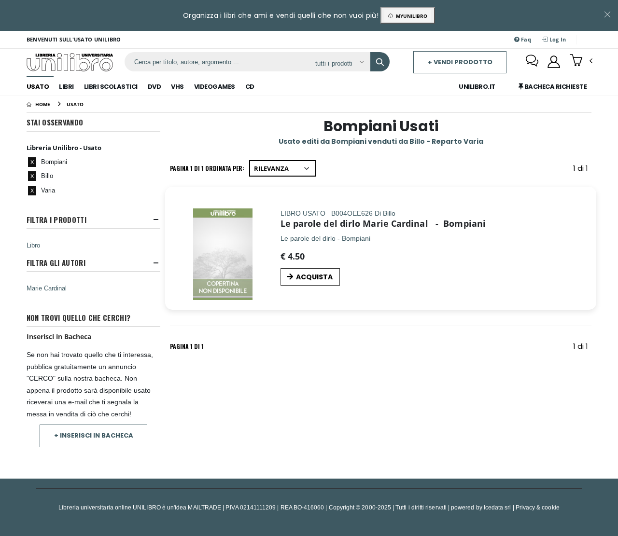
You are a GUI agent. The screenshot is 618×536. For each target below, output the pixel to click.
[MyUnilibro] (554, 62)
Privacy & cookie (538, 507)
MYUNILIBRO (410, 16)
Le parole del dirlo (321, 223)
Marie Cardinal (47, 288)
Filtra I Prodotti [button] (56, 220)
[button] (581, 61)
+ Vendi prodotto (460, 62)
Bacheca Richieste (555, 86)
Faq (525, 39)
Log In (557, 39)
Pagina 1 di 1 (187, 346)
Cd (249, 86)
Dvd (154, 86)
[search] (380, 61)
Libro (33, 245)
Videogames (214, 86)
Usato (38, 86)
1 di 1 (582, 170)
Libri (66, 86)
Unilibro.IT (477, 86)
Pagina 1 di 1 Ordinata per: (207, 168)
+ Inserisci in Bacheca (93, 435)
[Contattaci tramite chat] (532, 62)
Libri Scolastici (111, 86)
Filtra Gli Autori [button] (56, 263)
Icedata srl (497, 507)
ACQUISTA (314, 277)
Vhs (177, 86)
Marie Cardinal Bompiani (424, 223)
